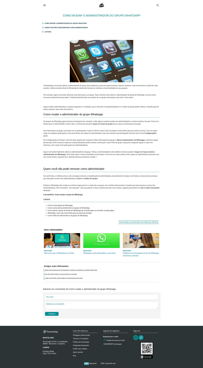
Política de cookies (80, 349)
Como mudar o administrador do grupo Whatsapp (66, 23)
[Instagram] (136, 340)
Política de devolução (81, 342)
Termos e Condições (80, 338)
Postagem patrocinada (81, 335)
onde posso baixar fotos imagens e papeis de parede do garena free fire (71, 270)
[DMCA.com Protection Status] (90, 363)
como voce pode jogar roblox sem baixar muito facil (64, 278)
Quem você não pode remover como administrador (66, 27)
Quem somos (78, 352)
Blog (74, 355)
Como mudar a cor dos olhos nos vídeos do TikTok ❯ (138, 222)
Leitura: (48, 32)
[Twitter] (141, 340)
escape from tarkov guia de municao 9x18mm (61, 274)
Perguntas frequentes (81, 345)
